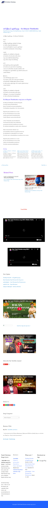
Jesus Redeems (33, 190)
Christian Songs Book (17, 469)
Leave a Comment (7, 179)
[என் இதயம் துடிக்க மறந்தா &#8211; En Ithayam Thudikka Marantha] (38, 154)
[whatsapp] (6, 405)
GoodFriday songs (28, 190)
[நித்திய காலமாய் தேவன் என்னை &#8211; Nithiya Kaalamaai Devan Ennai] (24, 154)
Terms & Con (16, 464)
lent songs (38, 190)
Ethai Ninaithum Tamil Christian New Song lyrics (13, 280)
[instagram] (10, 405)
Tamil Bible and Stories (13, 429)
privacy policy (16, 462)
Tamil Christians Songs (8, 31)
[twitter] (14, 405)
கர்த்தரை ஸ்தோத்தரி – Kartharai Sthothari (12, 286)
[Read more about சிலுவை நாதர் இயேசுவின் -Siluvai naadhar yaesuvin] (34, 180)
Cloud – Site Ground (17, 466)
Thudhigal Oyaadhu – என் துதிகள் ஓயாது (11, 277)
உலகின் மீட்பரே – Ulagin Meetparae (10, 284)
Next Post (44, 165)
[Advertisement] (24, 13)
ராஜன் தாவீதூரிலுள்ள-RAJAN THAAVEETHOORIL (11, 177)
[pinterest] (12, 405)
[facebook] (8, 405)
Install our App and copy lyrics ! (22, 325)
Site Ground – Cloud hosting (9, 439)
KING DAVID (33, 31)
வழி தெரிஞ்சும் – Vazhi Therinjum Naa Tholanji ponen (14, 282)
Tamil (11, 179)
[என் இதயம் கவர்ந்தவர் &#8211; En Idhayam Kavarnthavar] (10, 154)
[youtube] (4, 405)
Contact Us (15, 460)
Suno (37, 31)
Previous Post (4, 165)
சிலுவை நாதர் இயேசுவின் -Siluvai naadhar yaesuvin (33, 188)
